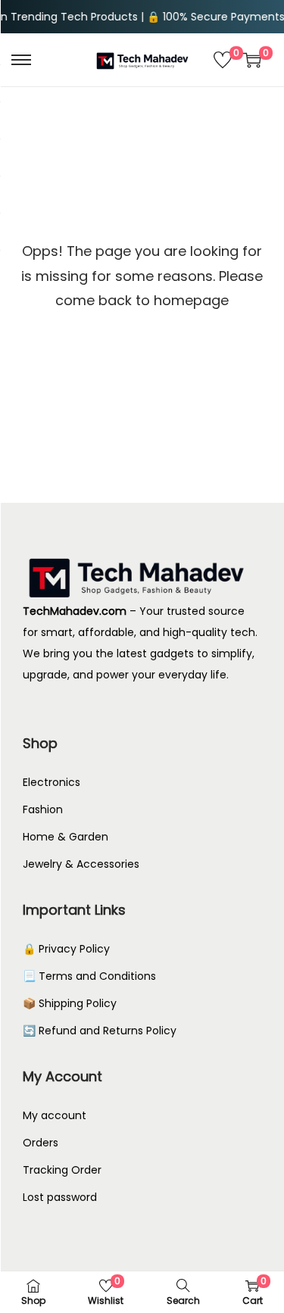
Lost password (60, 1197)
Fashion (43, 809)
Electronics (51, 782)
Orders (40, 1142)
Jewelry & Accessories (81, 864)
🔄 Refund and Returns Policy (99, 1030)
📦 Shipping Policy (70, 1003)
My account (54, 1115)
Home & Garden (65, 836)
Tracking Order (62, 1169)
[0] (223, 60)
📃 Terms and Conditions (89, 976)
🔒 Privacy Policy (66, 948)
